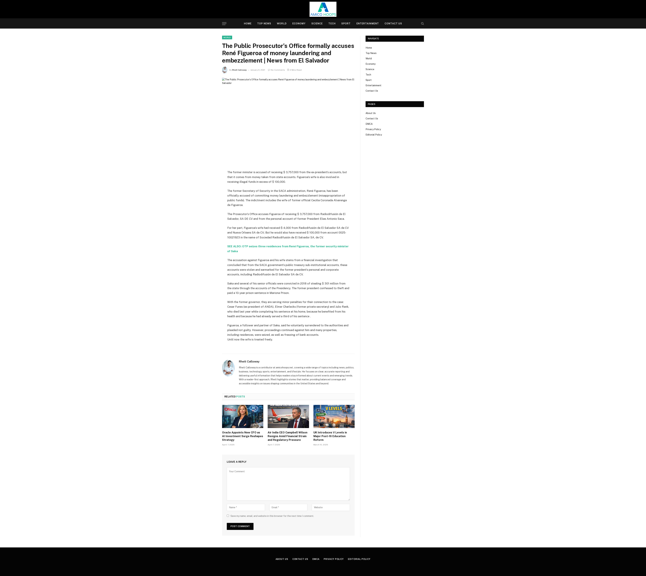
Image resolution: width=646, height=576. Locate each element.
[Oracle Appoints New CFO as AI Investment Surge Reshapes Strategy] (242, 416)
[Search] (422, 23)
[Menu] (224, 23)
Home (248, 23)
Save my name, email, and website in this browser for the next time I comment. (272, 516)
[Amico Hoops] (323, 9)
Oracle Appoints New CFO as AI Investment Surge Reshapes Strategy (242, 436)
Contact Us (393, 23)
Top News (264, 23)
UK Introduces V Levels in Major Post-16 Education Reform (330, 436)
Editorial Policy (374, 134)
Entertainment (367, 23)
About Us (371, 113)
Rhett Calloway (239, 70)
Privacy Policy (373, 129)
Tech (331, 23)
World (282, 23)
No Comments (278, 70)
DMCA (369, 124)
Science (317, 23)
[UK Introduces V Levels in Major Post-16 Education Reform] (334, 416)
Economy (299, 23)
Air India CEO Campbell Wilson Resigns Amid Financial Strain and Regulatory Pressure (287, 436)
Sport (346, 23)
